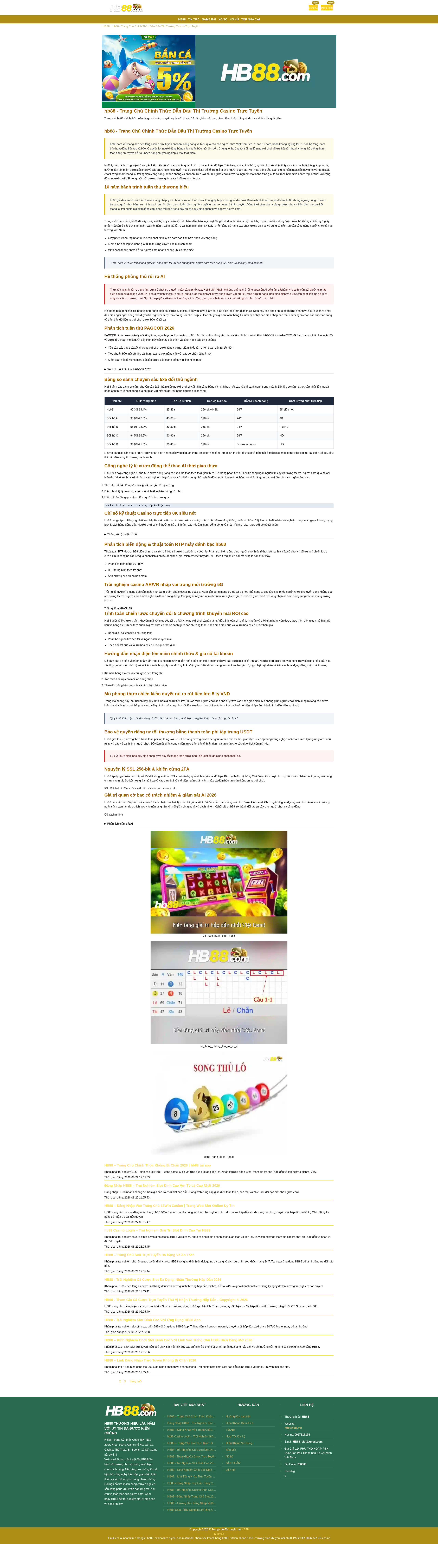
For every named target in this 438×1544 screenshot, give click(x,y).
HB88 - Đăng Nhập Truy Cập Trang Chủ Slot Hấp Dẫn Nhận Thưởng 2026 (192, 1483)
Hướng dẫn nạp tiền (238, 1416)
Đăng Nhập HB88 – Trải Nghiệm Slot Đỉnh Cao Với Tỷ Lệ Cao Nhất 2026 (162, 1185)
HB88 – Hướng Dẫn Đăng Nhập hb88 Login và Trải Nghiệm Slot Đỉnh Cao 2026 (192, 1503)
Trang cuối (135, 1381)
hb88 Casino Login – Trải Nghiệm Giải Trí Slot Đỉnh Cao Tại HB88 (157, 1230)
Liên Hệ (230, 1469)
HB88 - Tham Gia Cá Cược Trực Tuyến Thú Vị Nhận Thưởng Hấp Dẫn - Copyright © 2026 (176, 1300)
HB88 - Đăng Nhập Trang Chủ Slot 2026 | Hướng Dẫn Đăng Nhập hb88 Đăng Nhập (192, 1496)
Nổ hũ (229, 1456)
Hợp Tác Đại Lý (235, 1436)
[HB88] (127, 8)
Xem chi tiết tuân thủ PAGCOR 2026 (129, 369)
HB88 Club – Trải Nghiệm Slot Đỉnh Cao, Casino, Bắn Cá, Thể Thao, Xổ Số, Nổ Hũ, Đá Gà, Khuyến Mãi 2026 (192, 1509)
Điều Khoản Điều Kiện (239, 1423)
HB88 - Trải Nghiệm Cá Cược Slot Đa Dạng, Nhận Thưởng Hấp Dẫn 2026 (162, 1279)
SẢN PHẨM (233, 1463)
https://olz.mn (293, 1427)
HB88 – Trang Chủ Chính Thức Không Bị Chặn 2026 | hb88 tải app (157, 1165)
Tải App (230, 1429)
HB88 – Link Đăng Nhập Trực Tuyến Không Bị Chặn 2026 (150, 1360)
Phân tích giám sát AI (120, 823)
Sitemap (219, 1533)
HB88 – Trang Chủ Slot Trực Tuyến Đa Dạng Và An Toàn (149, 1255)
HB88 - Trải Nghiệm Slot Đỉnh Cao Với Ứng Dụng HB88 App (152, 1320)
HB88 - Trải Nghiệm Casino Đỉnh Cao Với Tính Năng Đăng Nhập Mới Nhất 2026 (192, 1489)
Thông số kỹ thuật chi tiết (122, 534)
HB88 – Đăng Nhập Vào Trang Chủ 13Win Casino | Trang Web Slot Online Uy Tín (169, 1206)
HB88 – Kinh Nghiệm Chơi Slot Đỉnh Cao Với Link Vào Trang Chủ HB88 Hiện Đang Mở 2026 (178, 1340)
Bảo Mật (231, 1449)
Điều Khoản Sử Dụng (239, 1443)
